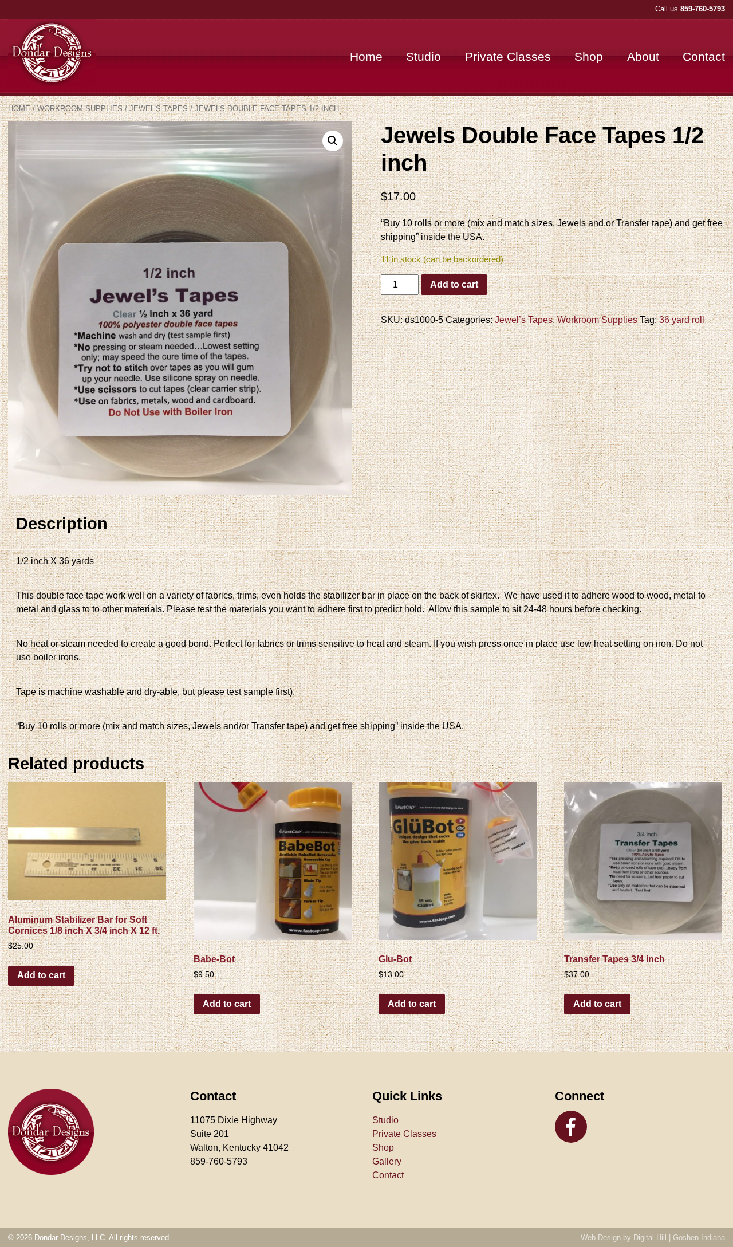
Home (366, 56)
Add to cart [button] (41, 975)
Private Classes (508, 56)
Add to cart (454, 284)
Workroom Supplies (80, 108)
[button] (332, 141)
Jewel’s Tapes (158, 108)
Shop (588, 56)
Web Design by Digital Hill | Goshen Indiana (653, 1237)
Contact (704, 56)
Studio (423, 56)
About (643, 56)
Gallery (386, 1161)
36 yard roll (681, 320)
